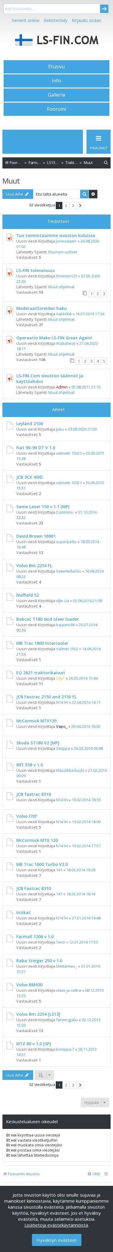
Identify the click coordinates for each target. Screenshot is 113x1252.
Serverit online (25, 20)
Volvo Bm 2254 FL (34, 565)
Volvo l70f (26, 816)
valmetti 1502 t (69, 453)
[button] (80, 205)
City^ (60, 678)
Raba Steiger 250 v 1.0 (39, 960)
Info (56, 80)
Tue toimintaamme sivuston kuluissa (55, 235)
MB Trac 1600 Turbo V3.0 (42, 864)
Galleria (56, 94)
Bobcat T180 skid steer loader (47, 619)
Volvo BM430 (29, 985)
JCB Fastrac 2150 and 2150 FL (46, 697)
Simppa (63, 748)
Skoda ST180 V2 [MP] (37, 743)
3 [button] (73, 205)
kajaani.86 (65, 624)
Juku (60, 429)
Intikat (23, 912)
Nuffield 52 (27, 595)
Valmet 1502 (67, 648)
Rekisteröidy (55, 20)
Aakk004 (63, 314)
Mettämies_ (66, 966)
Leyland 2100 (29, 423)
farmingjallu (67, 1019)
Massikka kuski (70, 770)
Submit (104, 9)
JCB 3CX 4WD (29, 477)
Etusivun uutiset (62, 252)
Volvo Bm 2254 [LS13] (38, 1014)
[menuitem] (106, 162)
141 (59, 870)
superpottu (66, 541)
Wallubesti (65, 343)
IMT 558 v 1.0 (29, 765)
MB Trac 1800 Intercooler (42, 643)
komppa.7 (65, 1049)
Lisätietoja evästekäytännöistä (56, 1225)
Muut (11, 181)
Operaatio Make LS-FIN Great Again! (54, 338)
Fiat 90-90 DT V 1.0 (35, 447)
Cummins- (65, 512)
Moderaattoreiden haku (41, 308)
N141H (62, 702)
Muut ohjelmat (61, 286)
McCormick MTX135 (36, 721)
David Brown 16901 (36, 536)
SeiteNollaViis (68, 571)
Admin (61, 387)
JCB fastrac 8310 (33, 794)
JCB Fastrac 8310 (33, 888)
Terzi (60, 942)
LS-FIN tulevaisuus (35, 270)
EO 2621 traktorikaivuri (40, 672)
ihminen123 (66, 276)
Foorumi (56, 109)
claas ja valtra (68, 990)
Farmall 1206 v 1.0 (35, 936)
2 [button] (66, 205)
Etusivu (56, 66)
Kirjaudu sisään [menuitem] (86, 20)
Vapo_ (61, 726)
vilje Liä (62, 600)
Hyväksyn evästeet (56, 1240)
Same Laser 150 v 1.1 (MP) (42, 506)
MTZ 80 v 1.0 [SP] (33, 1043)
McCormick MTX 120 (37, 840)
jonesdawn (66, 241)
